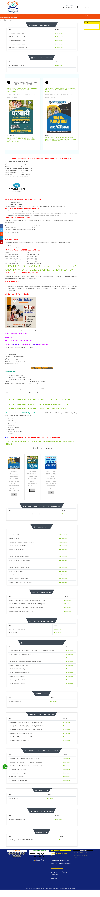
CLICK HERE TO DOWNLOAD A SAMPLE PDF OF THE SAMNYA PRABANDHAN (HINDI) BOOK (22, 89)
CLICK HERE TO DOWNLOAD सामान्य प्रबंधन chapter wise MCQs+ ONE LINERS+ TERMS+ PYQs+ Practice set (21, 139)
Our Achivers (60, 15)
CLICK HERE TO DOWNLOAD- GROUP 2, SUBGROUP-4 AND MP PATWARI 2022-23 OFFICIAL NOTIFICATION (40, 268)
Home (2, 15)
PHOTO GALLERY (70, 15)
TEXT (14, 495)
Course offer (8, 15)
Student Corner (93, 15)
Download (59, 33)
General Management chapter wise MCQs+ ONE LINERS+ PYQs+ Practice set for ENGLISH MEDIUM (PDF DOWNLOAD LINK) (60, 139)
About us (13, 17)
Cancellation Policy (81, 853)
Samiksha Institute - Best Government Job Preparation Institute (55, 888)
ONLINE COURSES (19, 15)
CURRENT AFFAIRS (38, 15)
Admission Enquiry (82, 15)
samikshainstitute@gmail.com (86, 7)
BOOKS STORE (50, 15)
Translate (40, 860)
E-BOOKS (29, 15)
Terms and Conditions (81, 855)
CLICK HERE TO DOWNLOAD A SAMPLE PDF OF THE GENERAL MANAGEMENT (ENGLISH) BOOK (60, 89)
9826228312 (69, 7)
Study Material (4, 17)
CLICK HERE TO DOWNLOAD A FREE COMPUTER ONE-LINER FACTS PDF (38, 400)
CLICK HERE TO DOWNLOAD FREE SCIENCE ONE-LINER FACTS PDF (35, 408)
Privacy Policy (79, 858)
